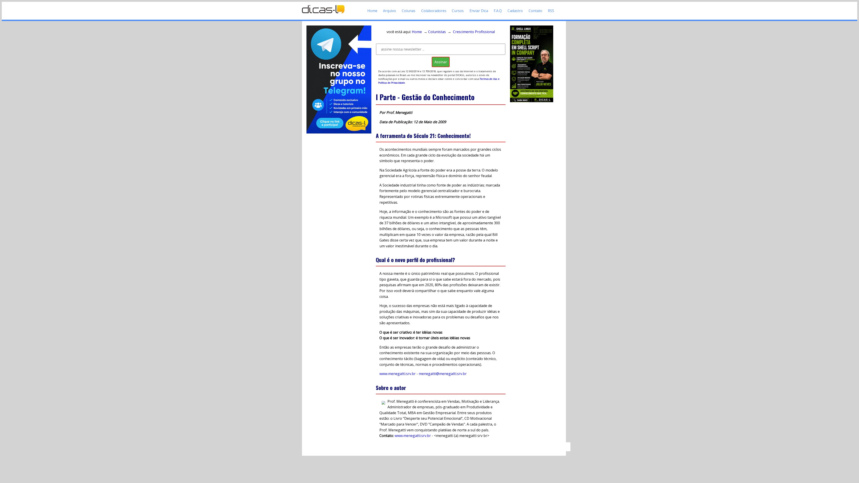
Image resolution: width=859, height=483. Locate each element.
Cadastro (515, 10)
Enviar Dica (479, 10)
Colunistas (437, 31)
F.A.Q (498, 10)
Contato (535, 10)
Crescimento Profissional (474, 31)
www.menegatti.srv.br (397, 373)
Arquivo (389, 10)
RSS (551, 10)
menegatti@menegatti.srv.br (443, 373)
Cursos (458, 10)
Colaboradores (433, 10)
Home (372, 10)
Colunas (408, 10)
